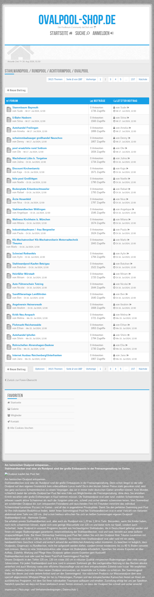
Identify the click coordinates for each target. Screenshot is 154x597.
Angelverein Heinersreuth (27, 304)
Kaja (19, 172)
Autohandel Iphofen (23, 335)
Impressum (11, 589)
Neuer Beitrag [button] (17, 90)
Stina (20, 121)
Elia (19, 348)
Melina (20, 318)
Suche (80, 33)
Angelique (22, 212)
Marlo (14, 246)
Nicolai (20, 287)
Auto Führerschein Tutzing (27, 284)
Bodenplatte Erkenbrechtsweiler (30, 189)
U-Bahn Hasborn (21, 117)
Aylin (20, 257)
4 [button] (115, 79)
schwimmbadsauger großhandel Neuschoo (37, 138)
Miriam (20, 277)
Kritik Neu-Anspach (23, 314)
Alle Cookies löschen (21, 428)
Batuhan (21, 267)
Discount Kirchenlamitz (26, 168)
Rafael (20, 192)
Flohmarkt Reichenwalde (26, 324)
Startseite (59, 33)
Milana (20, 223)
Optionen (40, 369)
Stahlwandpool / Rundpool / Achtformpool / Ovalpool (46, 71)
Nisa (19, 202)
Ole (19, 151)
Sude (20, 111)
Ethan (20, 328)
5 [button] (120, 79)
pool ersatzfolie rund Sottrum (29, 148)
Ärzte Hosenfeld (21, 199)
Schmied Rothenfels (24, 253)
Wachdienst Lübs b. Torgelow (29, 158)
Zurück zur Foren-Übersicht (21, 380)
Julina (20, 161)
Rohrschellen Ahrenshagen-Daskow (33, 345)
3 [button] (110, 79)
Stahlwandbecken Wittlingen (28, 209)
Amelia (21, 131)
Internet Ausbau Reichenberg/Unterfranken (37, 355)
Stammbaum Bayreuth (25, 107)
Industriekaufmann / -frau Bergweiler (33, 229)
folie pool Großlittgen (24, 178)
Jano (19, 358)
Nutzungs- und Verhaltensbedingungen (40, 589)
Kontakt (14, 421)
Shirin (20, 338)
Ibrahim (21, 307)
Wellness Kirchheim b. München (31, 219)
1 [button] (100, 79)
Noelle (20, 182)
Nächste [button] (143, 79)
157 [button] (133, 79)
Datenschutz (69, 589)
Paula (20, 233)
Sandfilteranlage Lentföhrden (29, 294)
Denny (20, 141)
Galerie (14, 409)
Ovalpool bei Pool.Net (49, 493)
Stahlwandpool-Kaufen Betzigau (31, 263)
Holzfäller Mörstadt (23, 273)
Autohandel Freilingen (25, 127)
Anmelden (101, 33)
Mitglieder (15, 415)
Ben (19, 297)
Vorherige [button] (91, 79)
